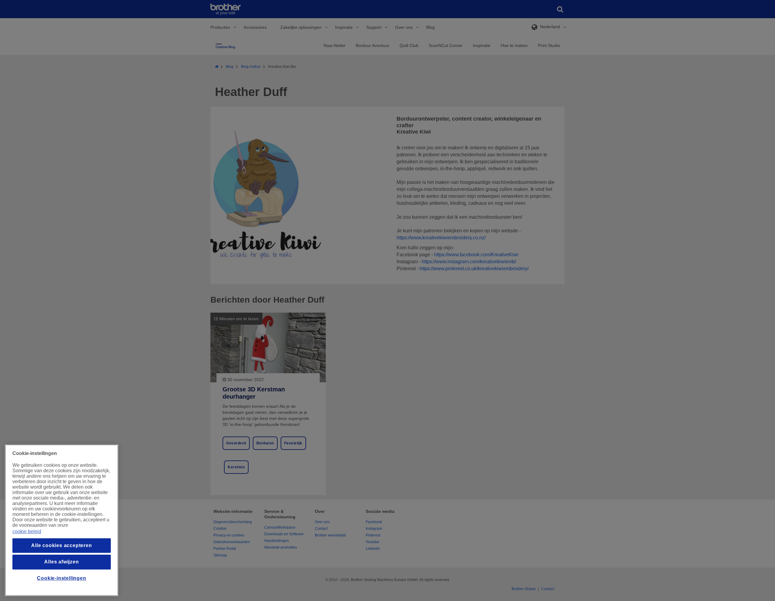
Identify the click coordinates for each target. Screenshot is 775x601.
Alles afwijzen (61, 561)
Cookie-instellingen (61, 578)
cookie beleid (26, 531)
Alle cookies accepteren (61, 545)
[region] (61, 520)
